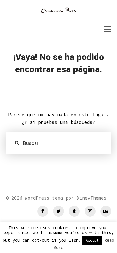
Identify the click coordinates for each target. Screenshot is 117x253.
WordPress (37, 198)
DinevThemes (90, 198)
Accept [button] (92, 240)
